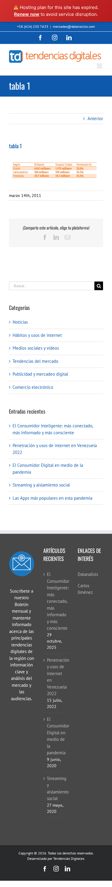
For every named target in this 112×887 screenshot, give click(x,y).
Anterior (95, 118)
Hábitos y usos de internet (37, 335)
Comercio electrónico (33, 387)
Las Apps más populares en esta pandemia (52, 498)
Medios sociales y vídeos (36, 348)
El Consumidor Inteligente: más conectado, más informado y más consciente (56, 601)
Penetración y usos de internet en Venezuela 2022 (56, 677)
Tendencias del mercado (35, 361)
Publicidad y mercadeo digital (40, 374)
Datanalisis (88, 574)
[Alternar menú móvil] (100, 66)
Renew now (26, 14)
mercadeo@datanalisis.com (74, 26)
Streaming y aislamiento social (41, 485)
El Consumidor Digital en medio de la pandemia (56, 736)
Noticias (20, 322)
